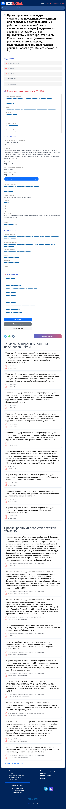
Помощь (43, 778)
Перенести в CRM (47, 336)
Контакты (11, 73)
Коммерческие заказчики (16, 770)
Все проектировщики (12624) (14, 763)
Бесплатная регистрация (55, 3)
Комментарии (12, 84)
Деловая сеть (13, 779)
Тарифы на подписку (47, 771)
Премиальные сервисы (15, 777)
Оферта (43, 773)
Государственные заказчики (17, 773)
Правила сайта (45, 776)
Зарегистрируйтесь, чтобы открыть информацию (21, 179)
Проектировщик (13, 63)
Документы (12, 79)
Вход (42, 3)
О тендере (11, 68)
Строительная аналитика (16, 775)
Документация (18, 324)
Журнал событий (17, 328)
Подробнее (17, 319)
